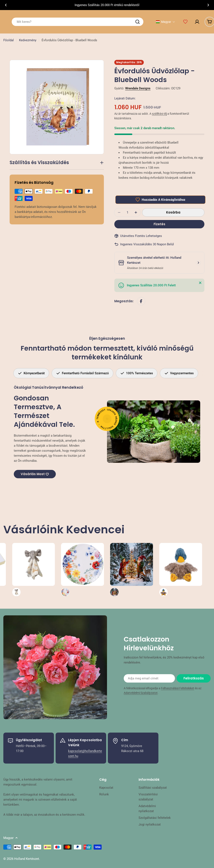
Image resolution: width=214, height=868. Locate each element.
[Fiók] (197, 21)
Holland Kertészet (26, 859)
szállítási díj (159, 113)
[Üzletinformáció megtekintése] (198, 262)
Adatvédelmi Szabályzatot (141, 692)
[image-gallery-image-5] (102, 569)
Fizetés (159, 224)
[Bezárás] (200, 283)
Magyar (8, 838)
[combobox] (77, 22)
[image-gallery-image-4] (53, 569)
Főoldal (8, 40)
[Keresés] (137, 21)
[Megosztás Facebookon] (141, 301)
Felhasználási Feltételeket (177, 688)
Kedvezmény (27, 40)
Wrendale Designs (137, 88)
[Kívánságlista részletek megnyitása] (185, 22)
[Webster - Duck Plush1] (151, 569)
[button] (5, 5)
